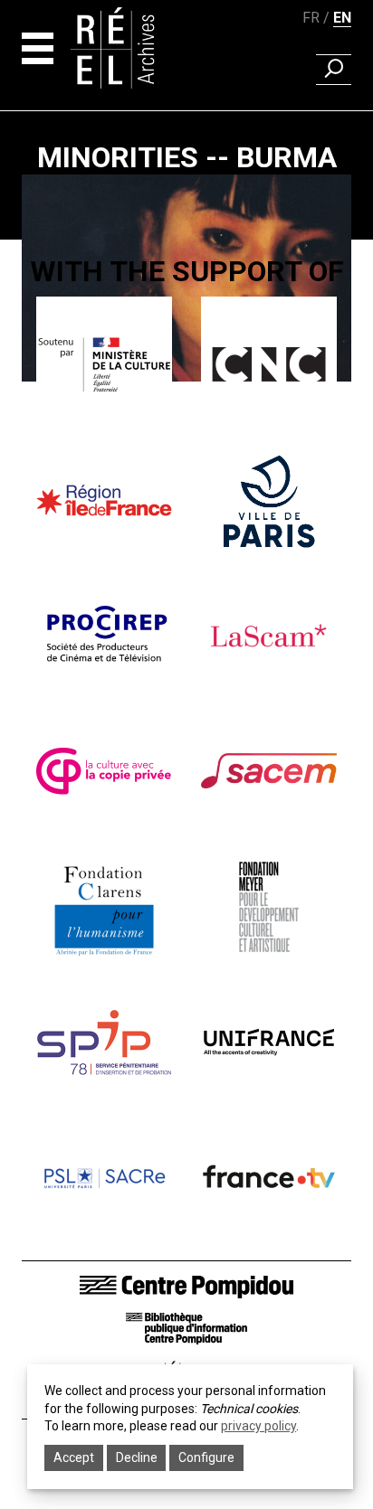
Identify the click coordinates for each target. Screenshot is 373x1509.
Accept (73, 1457)
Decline (137, 1457)
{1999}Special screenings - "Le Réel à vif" (186, 402)
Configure (206, 1457)
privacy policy (258, 1426)
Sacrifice (187, 428)
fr (311, 17)
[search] (333, 69)
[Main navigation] (37, 48)
